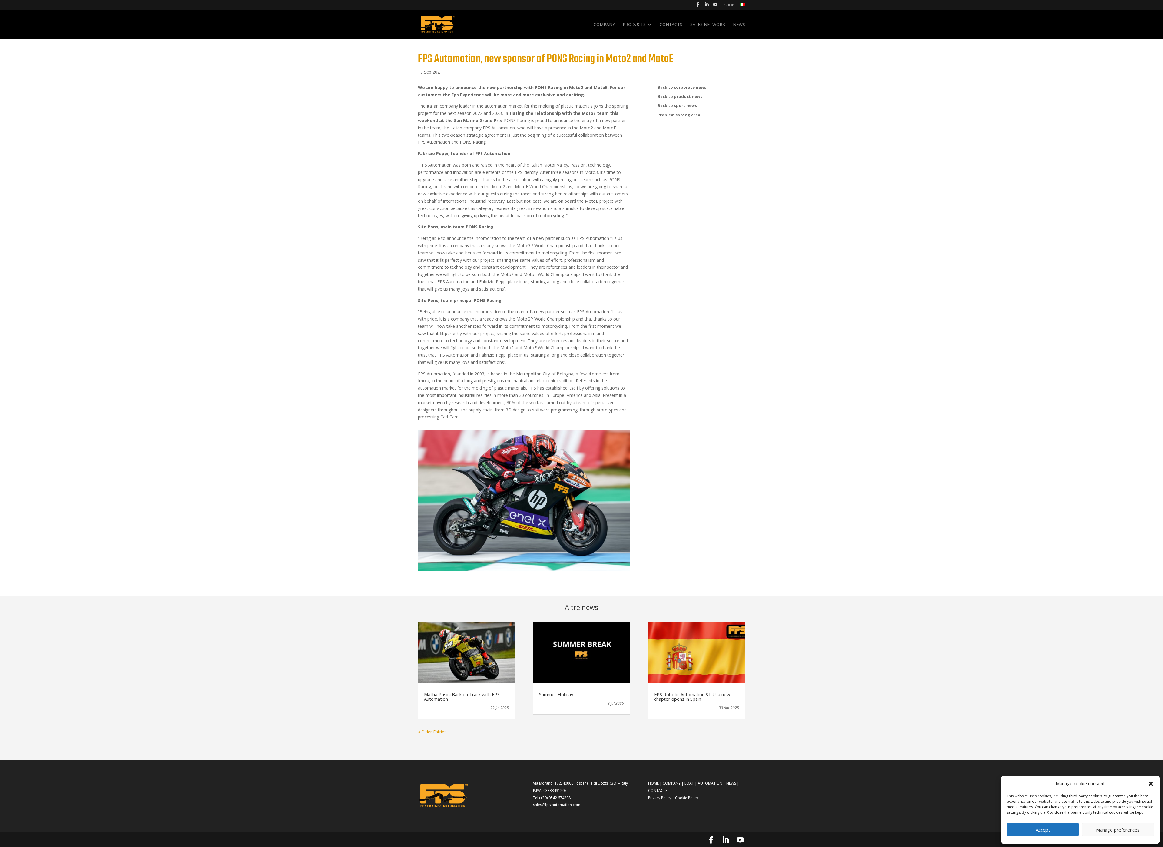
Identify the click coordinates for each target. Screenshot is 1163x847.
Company (604, 24)
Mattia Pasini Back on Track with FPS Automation (462, 696)
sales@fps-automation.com (556, 804)
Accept (1043, 830)
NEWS (731, 783)
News (739, 24)
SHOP (729, 5)
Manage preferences (1118, 830)
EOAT (689, 783)
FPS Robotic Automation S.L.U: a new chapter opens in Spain (692, 696)
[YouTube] (715, 6)
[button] (1151, 784)
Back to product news (680, 96)
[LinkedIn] (706, 6)
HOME (653, 783)
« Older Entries (432, 732)
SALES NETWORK (707, 24)
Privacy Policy (659, 797)
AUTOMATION (710, 783)
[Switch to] (742, 6)
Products (634, 24)
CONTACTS (657, 790)
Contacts (671, 24)
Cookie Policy (686, 797)
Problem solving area (679, 115)
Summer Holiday (556, 694)
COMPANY (672, 783)
